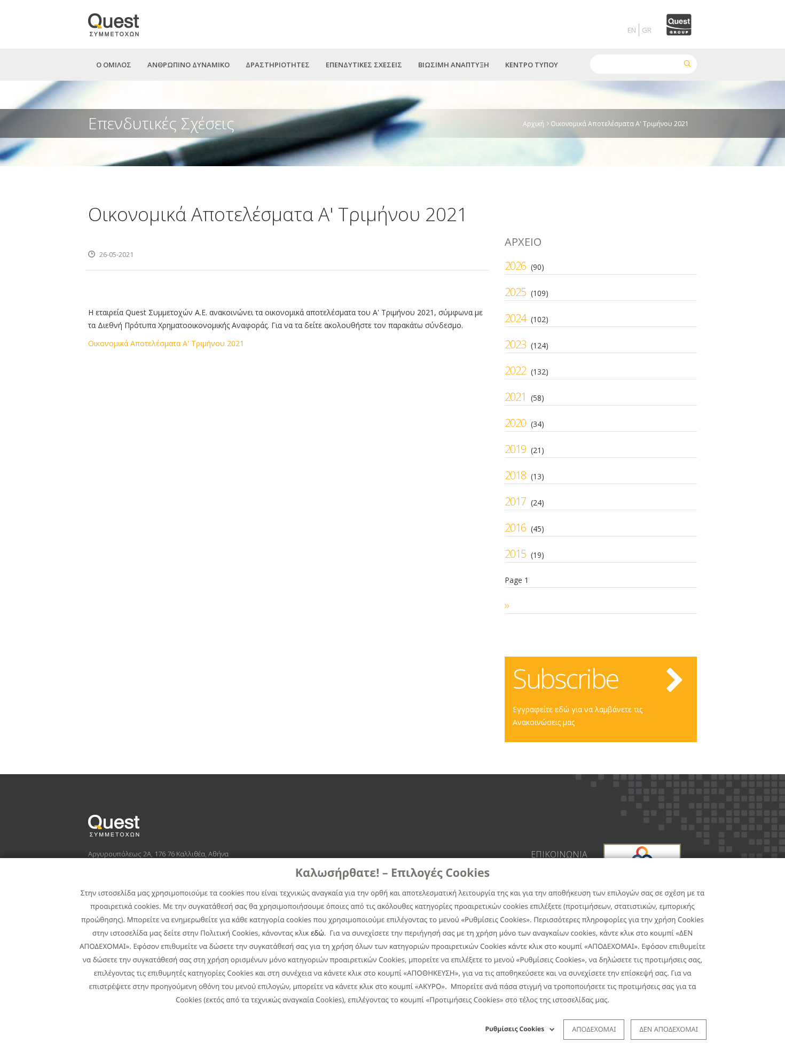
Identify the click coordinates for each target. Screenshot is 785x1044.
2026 (515, 266)
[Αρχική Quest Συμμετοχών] (120, 21)
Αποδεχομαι (594, 1029)
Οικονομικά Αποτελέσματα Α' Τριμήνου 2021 (166, 343)
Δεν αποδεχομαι (668, 1029)
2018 (515, 475)
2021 (515, 396)
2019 (515, 449)
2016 (515, 527)
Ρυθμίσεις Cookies (515, 1028)
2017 (515, 501)
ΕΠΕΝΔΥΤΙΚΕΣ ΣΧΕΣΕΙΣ (364, 64)
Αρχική (533, 123)
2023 (515, 344)
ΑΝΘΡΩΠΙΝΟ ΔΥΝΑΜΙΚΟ (188, 64)
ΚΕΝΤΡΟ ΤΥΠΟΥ (531, 64)
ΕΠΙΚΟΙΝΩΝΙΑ (559, 854)
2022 (515, 370)
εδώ (317, 933)
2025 (515, 292)
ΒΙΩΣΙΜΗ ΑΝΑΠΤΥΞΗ (453, 64)
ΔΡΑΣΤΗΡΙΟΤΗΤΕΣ (278, 64)
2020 (515, 423)
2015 (515, 554)
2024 (515, 318)
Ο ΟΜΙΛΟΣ (113, 64)
